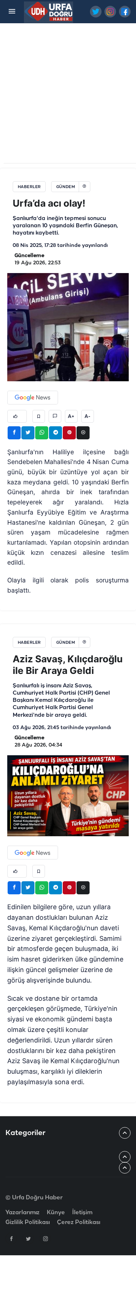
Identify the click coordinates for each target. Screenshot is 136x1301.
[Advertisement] (68, 95)
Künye (56, 1212)
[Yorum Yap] (55, 416)
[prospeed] (49, 11)
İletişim (82, 1212)
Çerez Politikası (78, 1222)
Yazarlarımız (22, 1212)
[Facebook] (11, 1238)
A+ (71, 416)
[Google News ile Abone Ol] (32, 397)
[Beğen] (17, 416)
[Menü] (11, 11)
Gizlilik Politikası (27, 1222)
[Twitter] (28, 1238)
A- (87, 416)
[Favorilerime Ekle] (38, 416)
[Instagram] (45, 1238)
